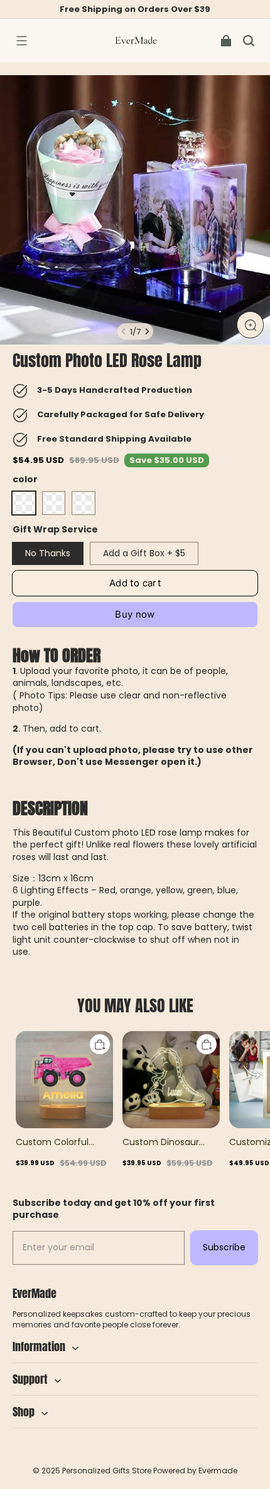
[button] (21, 40)
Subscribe (224, 1247)
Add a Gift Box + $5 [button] (144, 553)
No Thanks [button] (47, 553)
